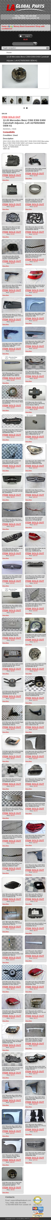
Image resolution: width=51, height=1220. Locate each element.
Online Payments (37, 1205)
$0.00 (25, 39)
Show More (5, 180)
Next (45, 100)
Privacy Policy (34, 1218)
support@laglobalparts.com (20, 1200)
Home (9, 53)
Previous (5, 100)
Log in (27, 36)
